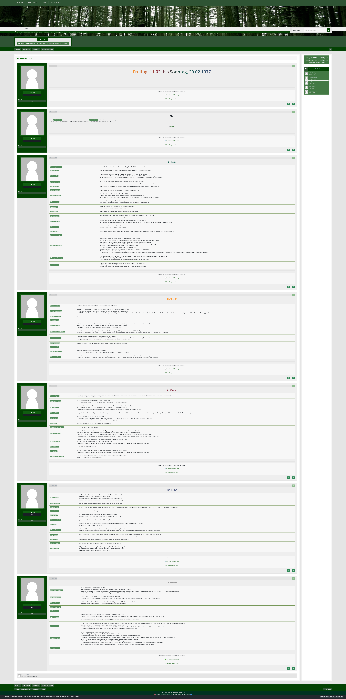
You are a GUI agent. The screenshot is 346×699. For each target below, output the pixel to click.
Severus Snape (312, 86)
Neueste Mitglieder (315, 69)
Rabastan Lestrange (56, 245)
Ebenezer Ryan (55, 202)
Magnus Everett (313, 91)
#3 (293, 157)
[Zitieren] (293, 104)
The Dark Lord (94, 120)
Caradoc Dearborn (313, 82)
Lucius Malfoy (312, 73)
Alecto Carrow (55, 170)
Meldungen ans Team (171, 99)
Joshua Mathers (55, 343)
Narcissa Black (55, 231)
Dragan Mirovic (55, 603)
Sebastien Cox (55, 447)
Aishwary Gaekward (56, 167)
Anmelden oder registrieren (22, 29)
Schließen (339, 697)
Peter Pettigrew (55, 441)
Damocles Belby (55, 325)
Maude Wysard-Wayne (57, 427)
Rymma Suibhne (55, 543)
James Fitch (54, 515)
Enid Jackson (54, 207)
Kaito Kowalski (55, 347)
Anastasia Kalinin (55, 316)
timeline (172, 126)
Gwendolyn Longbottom (58, 331)
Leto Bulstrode (55, 216)
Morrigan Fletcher (56, 433)
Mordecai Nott (55, 227)
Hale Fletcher (54, 407)
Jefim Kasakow (55, 611)
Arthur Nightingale (56, 597)
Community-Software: (173, 692)
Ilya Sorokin (54, 211)
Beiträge (20, 99)
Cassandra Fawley (56, 401)
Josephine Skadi (313, 77)
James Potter (54, 418)
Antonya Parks (55, 320)
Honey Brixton (55, 413)
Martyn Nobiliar (55, 221)
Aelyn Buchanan (55, 306)
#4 (293, 295)
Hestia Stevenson (56, 338)
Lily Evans (53, 423)
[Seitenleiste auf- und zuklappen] (330, 49)
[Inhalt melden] (288, 104)
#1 (293, 66)
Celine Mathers (55, 503)
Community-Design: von (173, 694)
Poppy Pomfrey (55, 648)
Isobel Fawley (54, 511)
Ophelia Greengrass (56, 235)
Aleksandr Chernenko (57, 590)
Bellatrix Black (57, 120)
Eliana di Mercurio (56, 607)
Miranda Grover (55, 638)
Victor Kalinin (54, 548)
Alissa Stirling (54, 176)
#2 (293, 111)
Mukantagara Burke (56, 351)
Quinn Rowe (54, 535)
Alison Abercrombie (56, 311)
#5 (293, 386)
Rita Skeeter (54, 539)
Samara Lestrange (56, 357)
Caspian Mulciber (55, 195)
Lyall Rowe (54, 524)
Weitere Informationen (327, 697)
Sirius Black (54, 451)
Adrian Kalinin (55, 497)
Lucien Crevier (55, 626)
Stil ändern (327, 689)
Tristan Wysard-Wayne (57, 456)
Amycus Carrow (55, 182)
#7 (293, 578)
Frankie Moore (55, 507)
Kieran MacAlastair (56, 520)
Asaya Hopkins (55, 396)
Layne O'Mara (55, 617)
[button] (298, 30)
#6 (293, 485)
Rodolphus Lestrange (57, 258)
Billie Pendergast (55, 190)
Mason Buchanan (56, 530)
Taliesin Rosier (55, 265)
